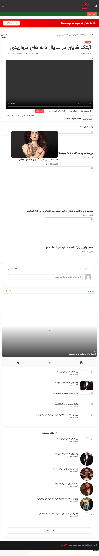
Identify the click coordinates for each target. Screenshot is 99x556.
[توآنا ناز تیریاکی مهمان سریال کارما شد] (86, 396)
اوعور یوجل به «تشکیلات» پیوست (66, 382)
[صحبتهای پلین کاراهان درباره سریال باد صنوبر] (68, 231)
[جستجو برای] (96, 7)
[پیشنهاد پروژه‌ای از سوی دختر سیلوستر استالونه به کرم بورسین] (59, 187)
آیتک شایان (72, 111)
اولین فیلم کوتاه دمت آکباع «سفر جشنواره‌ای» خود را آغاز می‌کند (56, 414)
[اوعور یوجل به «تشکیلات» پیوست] (86, 385)
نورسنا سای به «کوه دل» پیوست (75, 153)
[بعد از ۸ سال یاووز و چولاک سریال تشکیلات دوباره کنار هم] (86, 519)
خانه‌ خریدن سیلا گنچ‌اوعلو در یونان (38, 159)
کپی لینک (39, 111)
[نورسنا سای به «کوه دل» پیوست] (75, 141)
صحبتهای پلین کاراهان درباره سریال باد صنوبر (68, 247)
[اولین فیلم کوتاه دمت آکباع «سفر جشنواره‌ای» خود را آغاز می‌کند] (86, 418)
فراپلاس (62, 545)
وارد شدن (11, 268)
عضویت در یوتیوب (11, 23)
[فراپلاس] (86, 6)
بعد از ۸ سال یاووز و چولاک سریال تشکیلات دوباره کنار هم (58, 513)
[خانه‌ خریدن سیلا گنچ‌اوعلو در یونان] (34, 144)
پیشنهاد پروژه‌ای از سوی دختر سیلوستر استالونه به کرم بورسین (59, 211)
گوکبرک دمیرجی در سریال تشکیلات (66, 404)
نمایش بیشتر (49, 530)
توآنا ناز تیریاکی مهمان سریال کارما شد (65, 393)
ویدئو (88, 42)
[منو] (3, 7)
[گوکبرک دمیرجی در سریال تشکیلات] (86, 407)
